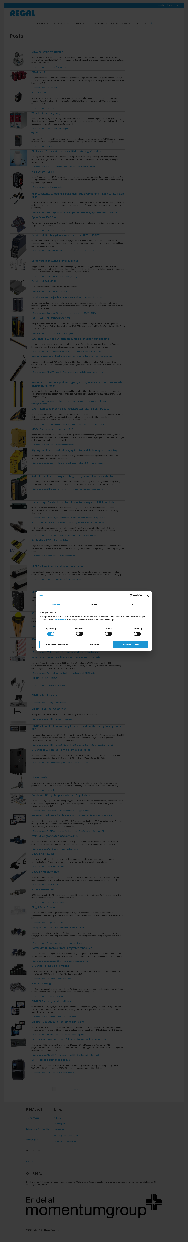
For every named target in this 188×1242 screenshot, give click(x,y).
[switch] (79, 634)
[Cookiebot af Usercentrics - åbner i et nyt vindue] (131, 596)
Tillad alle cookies (131, 644)
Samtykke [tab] (55, 604)
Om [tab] (132, 604)
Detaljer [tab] (94, 604)
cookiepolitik (60, 620)
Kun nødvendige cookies (57, 644)
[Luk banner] (148, 596)
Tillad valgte (94, 644)
